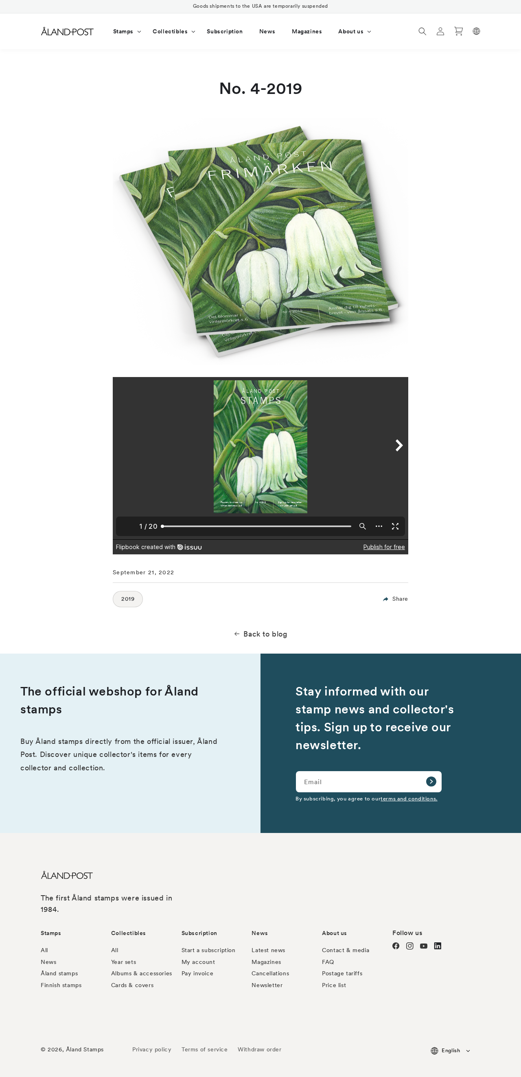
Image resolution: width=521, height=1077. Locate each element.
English (451, 1050)
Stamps (51, 933)
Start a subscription (209, 950)
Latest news (268, 950)
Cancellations (270, 973)
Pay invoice (198, 973)
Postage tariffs (342, 973)
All (44, 950)
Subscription (199, 933)
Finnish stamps (61, 985)
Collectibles (128, 933)
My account (198, 962)
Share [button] (400, 598)
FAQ (328, 962)
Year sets (123, 962)
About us (334, 933)
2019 (127, 598)
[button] (125, 31)
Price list (334, 985)
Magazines (266, 962)
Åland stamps (59, 973)
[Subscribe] (431, 782)
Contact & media (345, 950)
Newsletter (267, 985)
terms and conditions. (409, 798)
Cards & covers (132, 985)
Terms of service (205, 1049)
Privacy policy (151, 1049)
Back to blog (265, 634)
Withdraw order (259, 1049)
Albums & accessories (141, 973)
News (48, 962)
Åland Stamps (85, 1049)
